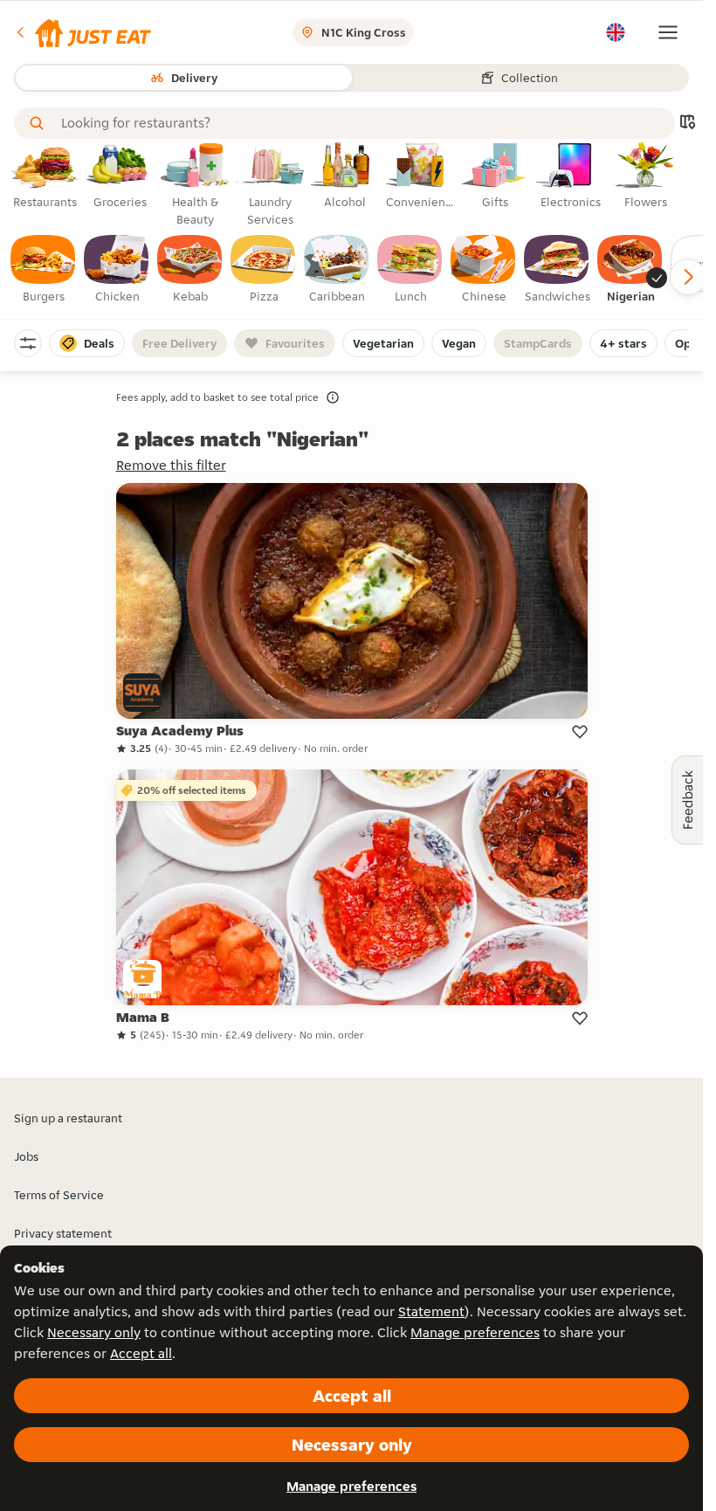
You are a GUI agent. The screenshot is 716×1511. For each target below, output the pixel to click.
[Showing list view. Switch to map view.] (687, 123)
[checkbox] (43, 270)
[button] (82, 32)
